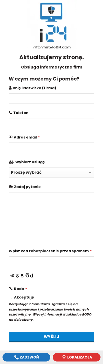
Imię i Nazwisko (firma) (34, 88)
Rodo (20, 288)
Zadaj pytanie (27, 186)
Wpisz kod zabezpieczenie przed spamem (50, 251)
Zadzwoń (29, 357)
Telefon (20, 112)
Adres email (27, 137)
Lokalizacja (79, 357)
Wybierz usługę (30, 162)
